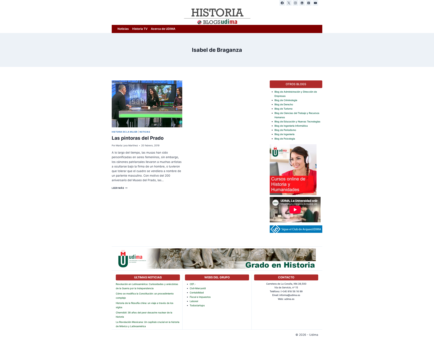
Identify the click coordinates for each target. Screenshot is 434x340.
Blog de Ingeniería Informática (291, 125)
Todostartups (197, 305)
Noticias (123, 28)
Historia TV (139, 28)
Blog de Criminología (285, 100)
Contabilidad (197, 292)
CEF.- (193, 284)
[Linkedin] (302, 3)
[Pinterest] (309, 3)
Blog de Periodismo (285, 130)
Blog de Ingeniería (284, 134)
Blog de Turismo (283, 108)
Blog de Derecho (283, 104)
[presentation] (147, 103)
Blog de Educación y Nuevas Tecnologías (297, 121)
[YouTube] (315, 3)
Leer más (119, 188)
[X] (289, 3)
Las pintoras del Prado (138, 138)
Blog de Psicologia (284, 138)
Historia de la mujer (124, 132)
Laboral (194, 301)
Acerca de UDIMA (163, 28)
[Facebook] (282, 3)
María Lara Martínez (127, 145)
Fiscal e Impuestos (200, 296)
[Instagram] (295, 3)
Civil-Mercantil (198, 288)
